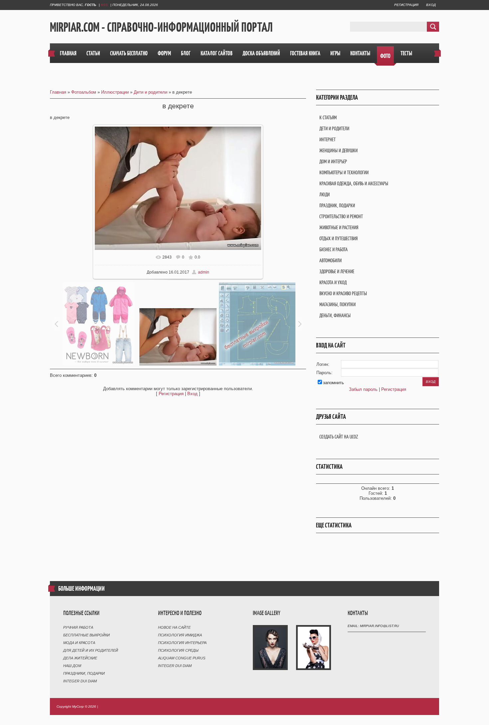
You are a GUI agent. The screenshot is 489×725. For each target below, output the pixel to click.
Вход (431, 5)
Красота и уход (333, 282)
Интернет (327, 139)
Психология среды (178, 650)
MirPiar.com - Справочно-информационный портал (161, 27)
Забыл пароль (363, 389)
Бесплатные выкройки (86, 635)
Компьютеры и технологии (344, 172)
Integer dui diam (80, 681)
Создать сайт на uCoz (338, 436)
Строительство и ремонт (341, 216)
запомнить (333, 382)
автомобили (330, 260)
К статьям (328, 117)
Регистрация (406, 5)
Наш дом (72, 666)
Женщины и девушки (338, 150)
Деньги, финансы (335, 315)
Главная (58, 92)
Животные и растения (338, 227)
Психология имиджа (180, 635)
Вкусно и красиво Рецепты (343, 293)
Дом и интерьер (333, 161)
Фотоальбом (83, 92)
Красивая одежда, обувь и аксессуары (353, 183)
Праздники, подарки (84, 673)
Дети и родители (150, 92)
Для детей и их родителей (90, 650)
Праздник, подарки (337, 205)
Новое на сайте (174, 627)
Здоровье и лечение (336, 271)
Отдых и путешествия (338, 238)
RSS (104, 5)
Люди (324, 194)
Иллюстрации (115, 92)
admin (203, 272)
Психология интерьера (182, 643)
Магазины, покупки (337, 304)
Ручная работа (78, 627)
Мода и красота (79, 643)
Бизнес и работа (333, 249)
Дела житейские (80, 658)
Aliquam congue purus (181, 658)
